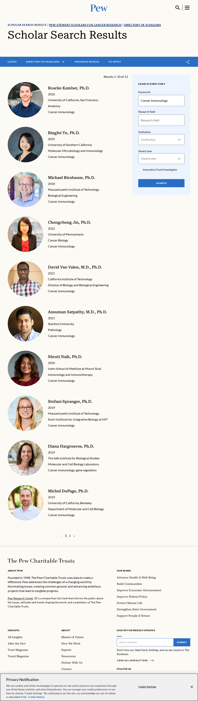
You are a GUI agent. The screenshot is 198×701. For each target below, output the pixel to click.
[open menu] (63, 61)
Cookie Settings (147, 686)
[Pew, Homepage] (99, 8)
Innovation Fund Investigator (160, 169)
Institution (144, 132)
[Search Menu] (178, 8)
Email (119, 636)
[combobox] (141, 139)
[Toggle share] (188, 61)
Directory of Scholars (142, 24)
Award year (145, 151)
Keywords (144, 92)
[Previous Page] (74, 536)
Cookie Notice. (36, 696)
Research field (146, 111)
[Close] (192, 687)
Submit (182, 642)
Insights (14, 630)
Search (161, 183)
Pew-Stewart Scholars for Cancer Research (85, 24)
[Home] (41, 561)
